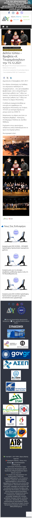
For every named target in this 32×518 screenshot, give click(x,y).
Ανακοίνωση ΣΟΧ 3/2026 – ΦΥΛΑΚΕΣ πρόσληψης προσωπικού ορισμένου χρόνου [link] (15, 248)
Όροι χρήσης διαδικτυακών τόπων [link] (20, 322)
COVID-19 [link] (14, 72)
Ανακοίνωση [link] (9, 70)
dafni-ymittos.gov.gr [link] (16, 506)
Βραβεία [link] (10, 72)
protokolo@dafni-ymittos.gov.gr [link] (20, 8)
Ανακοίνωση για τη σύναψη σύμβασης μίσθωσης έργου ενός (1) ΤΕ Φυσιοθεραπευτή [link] (15, 272)
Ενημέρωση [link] (18, 65)
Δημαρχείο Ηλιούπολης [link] (9, 65)
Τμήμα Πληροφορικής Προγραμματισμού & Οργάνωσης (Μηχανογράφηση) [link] (16, 469)
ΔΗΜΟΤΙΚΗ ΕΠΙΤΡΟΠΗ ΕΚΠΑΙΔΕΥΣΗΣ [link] (12, 50)
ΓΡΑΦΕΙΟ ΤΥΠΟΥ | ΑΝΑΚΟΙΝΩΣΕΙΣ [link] (12, 47)
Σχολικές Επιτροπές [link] (17, 70)
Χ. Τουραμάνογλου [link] (21, 72)
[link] (30, 2)
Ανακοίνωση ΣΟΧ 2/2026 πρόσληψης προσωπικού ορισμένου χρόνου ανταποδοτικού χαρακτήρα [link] (15, 296)
